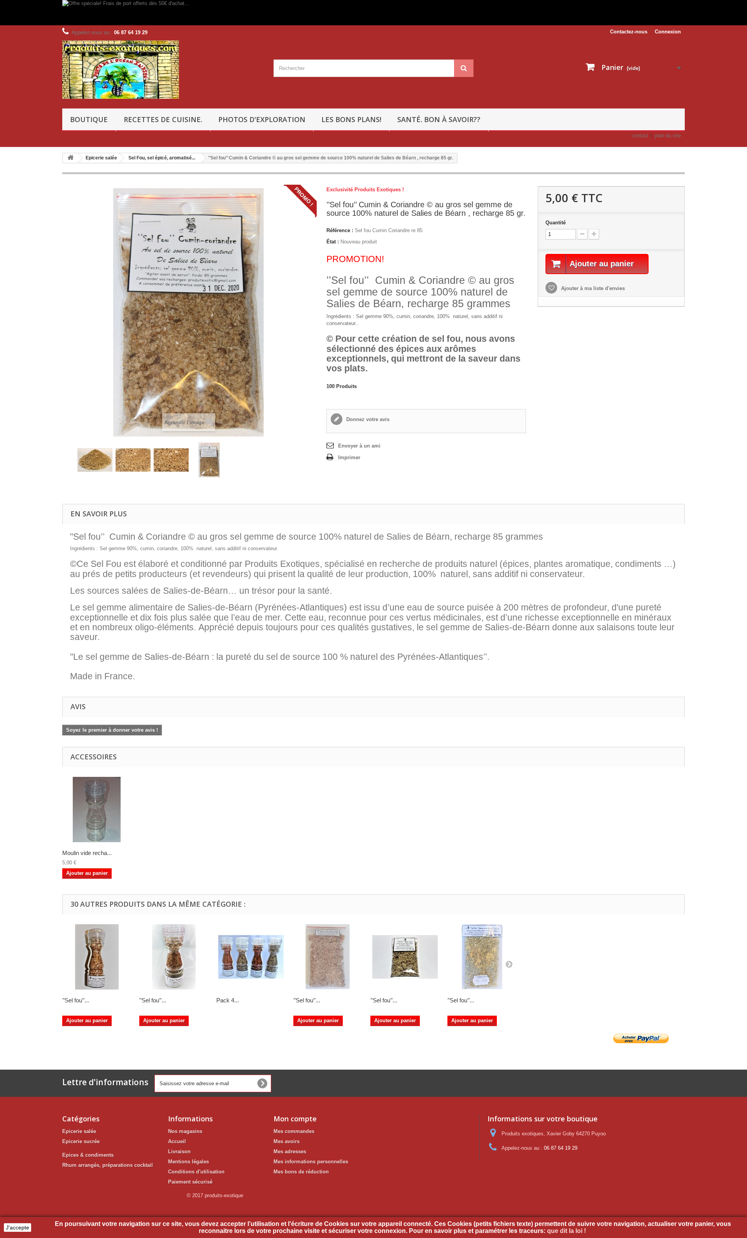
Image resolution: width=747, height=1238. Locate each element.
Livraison (179, 1151)
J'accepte (17, 1227)
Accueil (177, 1141)
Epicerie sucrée (81, 1141)
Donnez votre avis (367, 419)
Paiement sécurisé (190, 1182)
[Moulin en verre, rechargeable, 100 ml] (97, 809)
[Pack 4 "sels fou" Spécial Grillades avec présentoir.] (251, 956)
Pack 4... (227, 1000)
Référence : (339, 230)
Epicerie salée (79, 1131)
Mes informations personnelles (311, 1162)
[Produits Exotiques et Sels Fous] (162, 69)
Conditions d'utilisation (196, 1172)
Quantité (555, 223)
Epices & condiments (88, 1155)
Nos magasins (185, 1131)
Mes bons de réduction (301, 1172)
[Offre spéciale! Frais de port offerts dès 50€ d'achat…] (289, 12)
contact (639, 135)
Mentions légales (188, 1162)
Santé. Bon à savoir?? (438, 119)
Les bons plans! (351, 119)
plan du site (668, 135)
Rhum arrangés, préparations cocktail (107, 1165)
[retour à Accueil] (70, 158)
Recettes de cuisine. (163, 119)
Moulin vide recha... (87, 853)
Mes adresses (290, 1151)
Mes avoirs (287, 1141)
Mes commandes (294, 1131)
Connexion (668, 32)
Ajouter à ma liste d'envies (592, 288)
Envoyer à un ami (359, 446)
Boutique (89, 119)
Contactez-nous (628, 32)
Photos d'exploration (261, 119)
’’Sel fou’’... (75, 1000)
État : (332, 242)
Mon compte (295, 1118)
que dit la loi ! (567, 1231)
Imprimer (349, 457)
